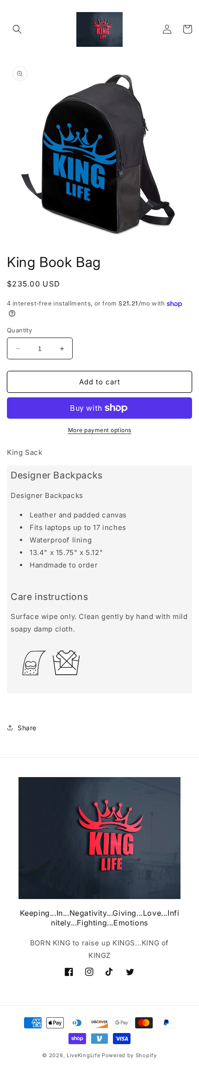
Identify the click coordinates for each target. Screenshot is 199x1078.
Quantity (19, 330)
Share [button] (27, 728)
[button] (17, 29)
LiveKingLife (83, 1055)
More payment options (99, 430)
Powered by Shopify (129, 1055)
